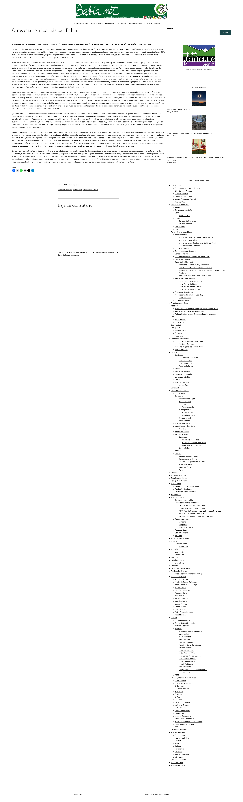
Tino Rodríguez (185, 672)
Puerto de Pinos (181, 350)
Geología (178, 333)
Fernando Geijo (181, 593)
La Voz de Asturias (182, 711)
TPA (176, 727)
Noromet (174, 557)
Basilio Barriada (185, 637)
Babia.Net (78, 794)
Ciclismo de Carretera (187, 221)
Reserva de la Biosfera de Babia (191, 514)
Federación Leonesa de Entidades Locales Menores (195, 314)
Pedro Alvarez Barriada (184, 612)
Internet (178, 451)
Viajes (181, 470)
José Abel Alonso (182, 596)
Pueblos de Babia (178, 732)
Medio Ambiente (177, 497)
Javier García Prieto (186, 650)
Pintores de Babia (182, 382)
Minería (174, 541)
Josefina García (181, 601)
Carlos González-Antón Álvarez (187, 188)
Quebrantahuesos (186, 527)
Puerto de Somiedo (186, 344)
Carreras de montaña (183, 210)
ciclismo (178, 218)
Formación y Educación (184, 371)
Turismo (178, 453)
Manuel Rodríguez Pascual (185, 199)
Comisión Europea (182, 248)
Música (177, 380)
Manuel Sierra (184, 385)
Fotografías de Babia (179, 481)
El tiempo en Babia (178, 475)
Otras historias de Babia (180, 568)
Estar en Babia (180, 330)
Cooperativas (180, 393)
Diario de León (42, 44)
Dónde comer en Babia (188, 459)
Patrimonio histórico (179, 571)
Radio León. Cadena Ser (184, 719)
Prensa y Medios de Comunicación (185, 678)
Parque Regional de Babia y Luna (192, 508)
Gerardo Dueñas (185, 648)
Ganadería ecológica (187, 399)
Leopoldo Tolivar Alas (183, 196)
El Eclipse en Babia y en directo (179, 109)
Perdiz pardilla (184, 216)
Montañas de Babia (178, 549)
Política (174, 618)
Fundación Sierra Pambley (185, 492)
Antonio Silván (184, 634)
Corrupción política (182, 620)
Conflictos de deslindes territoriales (189, 341)
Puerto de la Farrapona (191, 445)
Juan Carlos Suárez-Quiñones (190, 656)
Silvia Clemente (185, 667)
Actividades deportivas (180, 205)
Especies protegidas (183, 519)
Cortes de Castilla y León (185, 623)
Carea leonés (187, 412)
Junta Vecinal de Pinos (188, 284)
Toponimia (179, 336)
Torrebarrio (179, 749)
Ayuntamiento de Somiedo (189, 246)
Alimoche (182, 522)
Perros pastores (185, 410)
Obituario (174, 566)
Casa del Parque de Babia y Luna (192, 505)
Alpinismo (179, 207)
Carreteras (183, 437)
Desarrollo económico (180, 391)
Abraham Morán (181, 579)
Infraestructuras (181, 434)
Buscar (170, 29)
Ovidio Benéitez (181, 609)
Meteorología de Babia (180, 538)
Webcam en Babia (178, 765)
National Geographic (183, 716)
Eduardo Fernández (186, 642)
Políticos (178, 629)
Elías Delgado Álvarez (183, 191)
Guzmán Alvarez (181, 194)
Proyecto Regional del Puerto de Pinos (190, 347)
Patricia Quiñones (186, 664)
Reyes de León (177, 763)
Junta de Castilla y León (184, 262)
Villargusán (179, 757)
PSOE (177, 675)
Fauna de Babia (181, 530)
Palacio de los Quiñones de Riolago (189, 574)
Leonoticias (179, 713)
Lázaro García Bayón (187, 661)
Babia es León (176, 325)
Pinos (177, 743)
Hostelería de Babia (182, 423)
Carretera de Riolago (190, 440)
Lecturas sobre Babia (90, 190)
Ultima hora (179, 563)
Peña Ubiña (179, 555)
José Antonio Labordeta (188, 358)
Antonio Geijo (180, 587)
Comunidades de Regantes (185, 251)
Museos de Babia (185, 464)
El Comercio (179, 686)
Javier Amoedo (185, 298)
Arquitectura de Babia (179, 303)
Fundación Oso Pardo (183, 489)
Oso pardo (183, 525)
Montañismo (180, 226)
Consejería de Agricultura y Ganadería (194, 265)
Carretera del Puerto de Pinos (194, 443)
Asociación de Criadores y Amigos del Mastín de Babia (196, 309)
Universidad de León (183, 300)
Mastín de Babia (188, 415)
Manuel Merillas (181, 604)
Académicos (176, 185)
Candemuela (180, 735)
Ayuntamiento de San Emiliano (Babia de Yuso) (197, 243)
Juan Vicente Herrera (187, 659)
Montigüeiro (179, 552)
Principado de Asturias (184, 292)
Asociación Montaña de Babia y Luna (189, 311)
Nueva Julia (183, 546)
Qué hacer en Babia (179, 760)
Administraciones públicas (181, 232)
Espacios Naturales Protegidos (187, 503)
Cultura (174, 352)
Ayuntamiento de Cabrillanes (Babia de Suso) (197, 237)
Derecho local (176, 388)
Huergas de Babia (182, 738)
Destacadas (175, 473)
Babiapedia (175, 328)
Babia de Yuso (180, 322)
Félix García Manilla (182, 590)
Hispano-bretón (185, 402)
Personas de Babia (178, 577)
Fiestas (177, 369)
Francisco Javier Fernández (190, 645)
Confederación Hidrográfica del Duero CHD (192, 257)
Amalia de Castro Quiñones (185, 582)
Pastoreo (182, 404)
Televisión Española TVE (184, 724)
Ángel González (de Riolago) (186, 585)
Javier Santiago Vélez (187, 653)
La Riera (178, 741)
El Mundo (178, 694)
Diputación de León (182, 259)
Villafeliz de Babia (182, 754)
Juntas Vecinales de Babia (185, 278)
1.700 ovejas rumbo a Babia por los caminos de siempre (189, 133)
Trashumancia (188, 407)
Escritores (179, 355)
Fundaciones (176, 484)
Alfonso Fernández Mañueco (190, 631)
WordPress (164, 794)
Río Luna (178, 536)
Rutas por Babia (185, 467)
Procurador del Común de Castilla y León (191, 295)
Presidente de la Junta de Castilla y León (195, 276)
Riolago (178, 746)
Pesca (177, 229)
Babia (173, 317)
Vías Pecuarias (184, 421)
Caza (177, 213)
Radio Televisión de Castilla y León (188, 722)
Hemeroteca (77, 190)
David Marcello (184, 639)
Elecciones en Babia (65, 190)
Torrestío (178, 752)
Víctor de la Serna (186, 366)
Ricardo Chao (180, 202)
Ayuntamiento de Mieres (188, 240)
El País (177, 697)
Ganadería (179, 396)
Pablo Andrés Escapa (187, 363)
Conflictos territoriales (180, 339)
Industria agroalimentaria (185, 426)
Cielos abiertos (181, 544)
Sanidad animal (185, 418)
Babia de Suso (180, 319)
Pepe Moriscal (180, 615)
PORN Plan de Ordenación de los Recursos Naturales (200, 511)
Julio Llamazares (185, 360)
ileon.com (179, 700)
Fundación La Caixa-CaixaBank (187, 486)
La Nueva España (182, 708)
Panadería (183, 429)
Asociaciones (176, 306)
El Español (179, 691)
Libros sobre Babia (182, 377)
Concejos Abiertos (182, 254)
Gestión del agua (181, 533)
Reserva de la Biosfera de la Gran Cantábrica (196, 516)
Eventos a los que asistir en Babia (192, 462)
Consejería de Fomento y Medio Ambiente (195, 268)
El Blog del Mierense (183, 683)
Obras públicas (184, 448)
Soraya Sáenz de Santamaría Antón (193, 670)
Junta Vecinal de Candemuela (190, 281)
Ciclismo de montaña (187, 224)
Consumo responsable (184, 500)
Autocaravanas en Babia (188, 456)
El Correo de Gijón (182, 689)
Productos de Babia (179, 730)
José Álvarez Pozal (182, 598)
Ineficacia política (182, 626)
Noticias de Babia (178, 560)
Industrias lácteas (182, 432)
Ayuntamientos (181, 235)
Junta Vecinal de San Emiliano (190, 287)
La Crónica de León (182, 702)
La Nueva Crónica (182, 705)
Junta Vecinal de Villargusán (190, 289)
